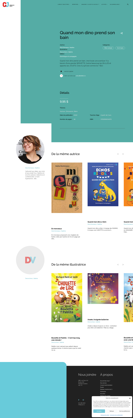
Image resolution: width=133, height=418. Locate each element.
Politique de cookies (105, 415)
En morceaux (56, 229)
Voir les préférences (124, 411)
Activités (104, 4)
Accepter (99, 411)
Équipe (102, 387)
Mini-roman (108, 48)
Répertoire (75, 4)
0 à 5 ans (120, 48)
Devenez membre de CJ (106, 389)
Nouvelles (102, 393)
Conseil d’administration (106, 385)
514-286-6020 (81, 403)
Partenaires (103, 391)
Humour (62, 111)
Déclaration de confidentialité (116, 415)
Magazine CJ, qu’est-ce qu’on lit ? (90, 4)
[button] (130, 398)
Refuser (112, 411)
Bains (76, 111)
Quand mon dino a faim (97, 222)
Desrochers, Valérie (66, 52)
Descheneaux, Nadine (67, 47)
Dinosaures (69, 111)
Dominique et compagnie (68, 56)
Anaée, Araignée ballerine (98, 320)
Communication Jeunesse (8, 4)
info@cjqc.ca (81, 404)
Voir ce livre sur (75, 76)
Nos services (103, 383)
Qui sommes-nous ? (115, 4)
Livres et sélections (63, 4)
